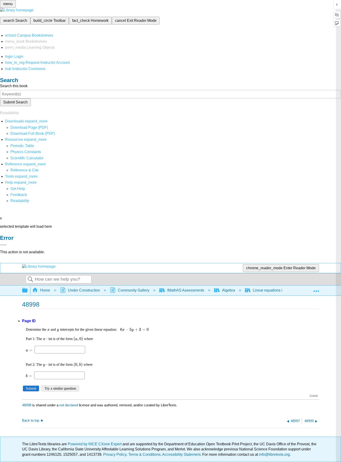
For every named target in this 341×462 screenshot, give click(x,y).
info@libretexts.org (274, 454)
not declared (69, 405)
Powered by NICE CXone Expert (95, 444)
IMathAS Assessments (185, 290)
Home (45, 290)
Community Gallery (133, 290)
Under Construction (84, 290)
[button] (18, 195)
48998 (26, 405)
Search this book (14, 86)
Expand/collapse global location (316, 289)
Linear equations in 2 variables (278, 290)
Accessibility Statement (181, 454)
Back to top (30, 420)
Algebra (228, 290)
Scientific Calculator (26, 158)
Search (30, 279)
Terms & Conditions (144, 454)
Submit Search (15, 102)
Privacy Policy (114, 454)
